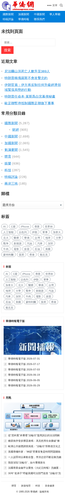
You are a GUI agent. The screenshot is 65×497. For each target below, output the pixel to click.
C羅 (13, 226)
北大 (5, 237)
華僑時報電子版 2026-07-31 (24, 358)
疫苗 (26, 249)
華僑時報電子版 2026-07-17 (24, 364)
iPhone (25, 226)
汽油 (29, 243)
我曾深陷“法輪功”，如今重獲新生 (26, 462)
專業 (37, 226)
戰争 (5, 243)
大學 (58, 237)
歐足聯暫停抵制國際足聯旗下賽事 (29, 103)
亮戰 (8, 397)
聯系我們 (39, 19)
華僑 (26, 237)
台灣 (37, 237)
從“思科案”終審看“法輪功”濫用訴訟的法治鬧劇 (34, 435)
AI (4, 226)
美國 (48, 249)
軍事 (45, 232)
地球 (48, 237)
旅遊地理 (26, 485)
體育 (8, 156)
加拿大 (57, 232)
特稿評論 (8, 19)
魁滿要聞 (11, 150)
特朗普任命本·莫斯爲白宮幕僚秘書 (30, 96)
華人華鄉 (54, 14)
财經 (15, 130)
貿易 (21, 254)
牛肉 (5, 249)
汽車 (40, 243)
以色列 (23, 232)
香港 (32, 254)
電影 (16, 249)
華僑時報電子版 (15, 321)
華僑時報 (23, 19)
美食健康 (49, 485)
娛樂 (8, 163)
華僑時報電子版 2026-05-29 (24, 385)
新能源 (17, 243)
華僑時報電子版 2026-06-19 (24, 374)
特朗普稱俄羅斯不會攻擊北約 (26, 78)
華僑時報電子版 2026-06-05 (24, 380)
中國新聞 (39, 14)
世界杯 (49, 226)
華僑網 (33, 491)
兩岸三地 (11, 183)
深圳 (50, 243)
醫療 (16, 237)
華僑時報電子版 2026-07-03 (24, 369)
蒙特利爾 (8, 254)
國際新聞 (8, 14)
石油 (37, 249)
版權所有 (44, 491)
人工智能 (8, 232)
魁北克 (44, 254)
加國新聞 (23, 14)
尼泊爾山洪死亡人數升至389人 (27, 71)
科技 (8, 170)
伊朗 (34, 232)
